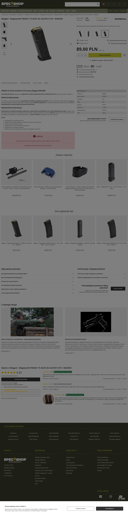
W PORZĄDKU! (109, 508)
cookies (51, 509)
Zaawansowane (81, 508)
